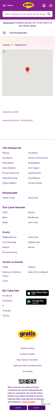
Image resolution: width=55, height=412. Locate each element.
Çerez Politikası (28, 401)
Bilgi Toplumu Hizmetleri (27, 360)
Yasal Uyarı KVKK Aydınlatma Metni (27, 366)
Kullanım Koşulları (27, 354)
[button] (27, 70)
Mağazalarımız (21, 45)
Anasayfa (6, 45)
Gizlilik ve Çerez (27, 348)
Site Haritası (28, 371)
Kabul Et (18, 408)
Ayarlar (36, 408)
